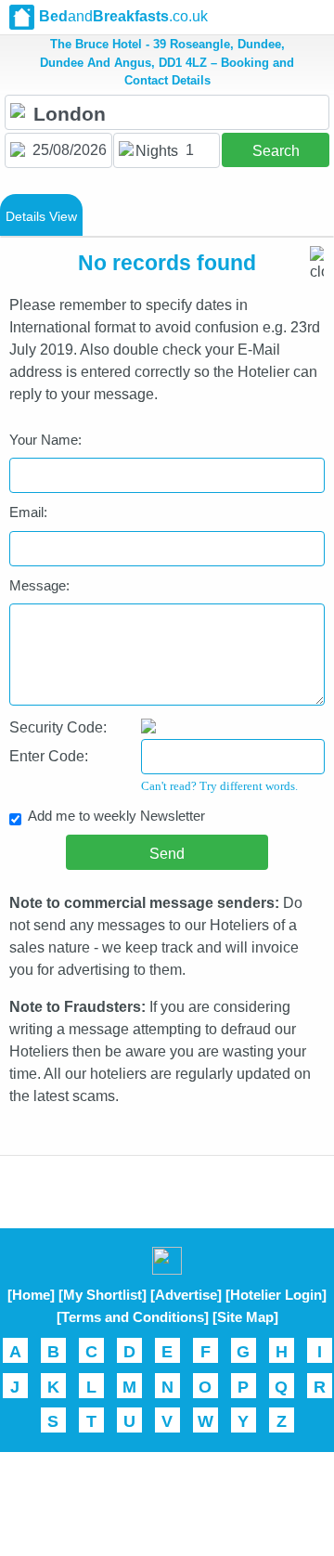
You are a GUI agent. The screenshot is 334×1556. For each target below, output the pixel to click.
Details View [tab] (41, 216)
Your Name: (45, 439)
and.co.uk (123, 16)
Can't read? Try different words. (219, 786)
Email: (28, 512)
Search (276, 151)
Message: (39, 585)
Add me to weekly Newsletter (116, 815)
